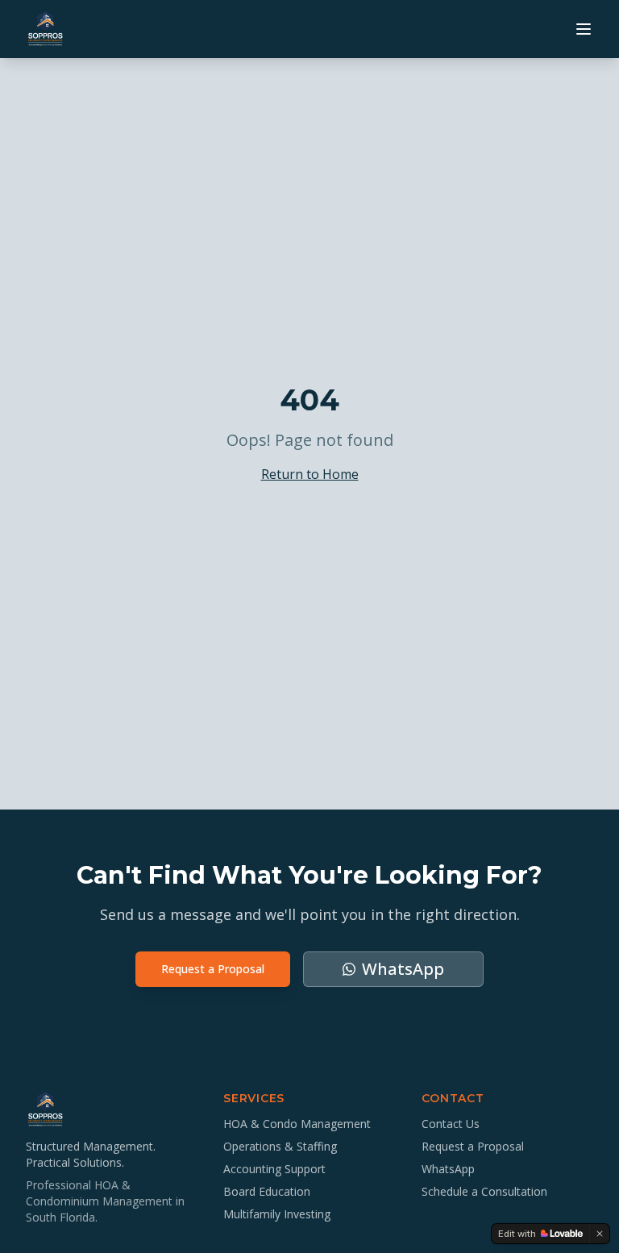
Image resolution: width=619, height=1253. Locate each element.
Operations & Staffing (280, 1146)
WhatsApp (448, 1168)
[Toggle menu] (583, 29)
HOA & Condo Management (297, 1123)
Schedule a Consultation (484, 1191)
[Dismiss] (599, 1233)
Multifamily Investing (276, 1214)
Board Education (266, 1191)
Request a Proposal (212, 968)
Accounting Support (274, 1168)
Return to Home (310, 474)
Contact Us (451, 1123)
